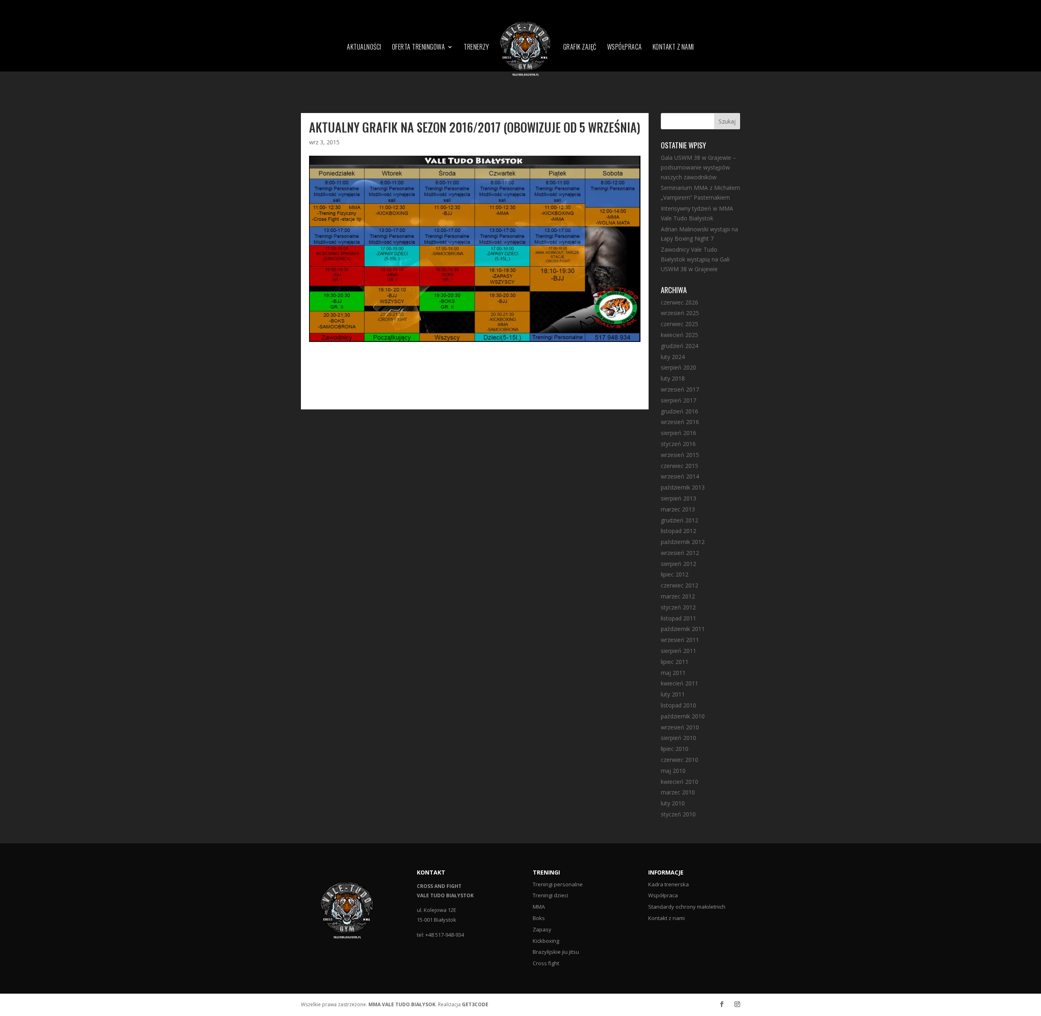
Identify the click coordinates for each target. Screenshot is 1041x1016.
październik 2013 (683, 487)
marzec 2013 (678, 509)
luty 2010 (673, 803)
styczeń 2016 (678, 444)
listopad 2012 (678, 531)
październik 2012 (683, 542)
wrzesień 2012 (680, 553)
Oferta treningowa (418, 48)
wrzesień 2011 (680, 640)
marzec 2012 (678, 596)
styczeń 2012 (678, 607)
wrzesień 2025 (680, 313)
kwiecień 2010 (679, 781)
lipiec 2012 (674, 574)
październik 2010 (683, 716)
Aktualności (364, 48)
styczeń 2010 (678, 814)
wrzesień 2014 (680, 476)
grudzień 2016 (679, 411)
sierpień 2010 (678, 738)
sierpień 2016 (678, 433)
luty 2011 (673, 694)
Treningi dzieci (550, 895)
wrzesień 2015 (680, 455)
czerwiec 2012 (679, 585)
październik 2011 (683, 629)
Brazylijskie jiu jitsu (556, 951)
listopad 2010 (678, 705)
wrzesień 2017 (680, 389)
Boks (539, 918)
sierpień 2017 (678, 400)
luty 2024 (673, 357)
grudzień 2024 (679, 346)
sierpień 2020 (678, 367)
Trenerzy (476, 48)
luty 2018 (673, 378)
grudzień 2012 (679, 520)
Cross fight (546, 963)
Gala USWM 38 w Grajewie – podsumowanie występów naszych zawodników (698, 167)
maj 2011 (673, 673)
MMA (539, 906)
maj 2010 (673, 771)
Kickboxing (546, 940)
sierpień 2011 (678, 651)
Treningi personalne (558, 884)
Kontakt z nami (673, 48)
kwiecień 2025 (679, 335)
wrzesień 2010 (680, 727)
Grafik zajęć (580, 48)
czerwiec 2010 (679, 760)
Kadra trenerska (668, 884)
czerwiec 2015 (679, 466)
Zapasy (542, 929)
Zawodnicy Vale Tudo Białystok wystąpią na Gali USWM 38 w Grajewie (695, 259)
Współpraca (624, 48)
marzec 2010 (678, 792)
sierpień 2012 (678, 564)
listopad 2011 (678, 618)
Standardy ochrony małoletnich (686, 906)
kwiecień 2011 (679, 683)
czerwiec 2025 (679, 324)
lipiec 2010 (674, 749)
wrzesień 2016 (680, 422)
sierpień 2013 (678, 498)
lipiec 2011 (674, 662)
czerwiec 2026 (679, 302)
